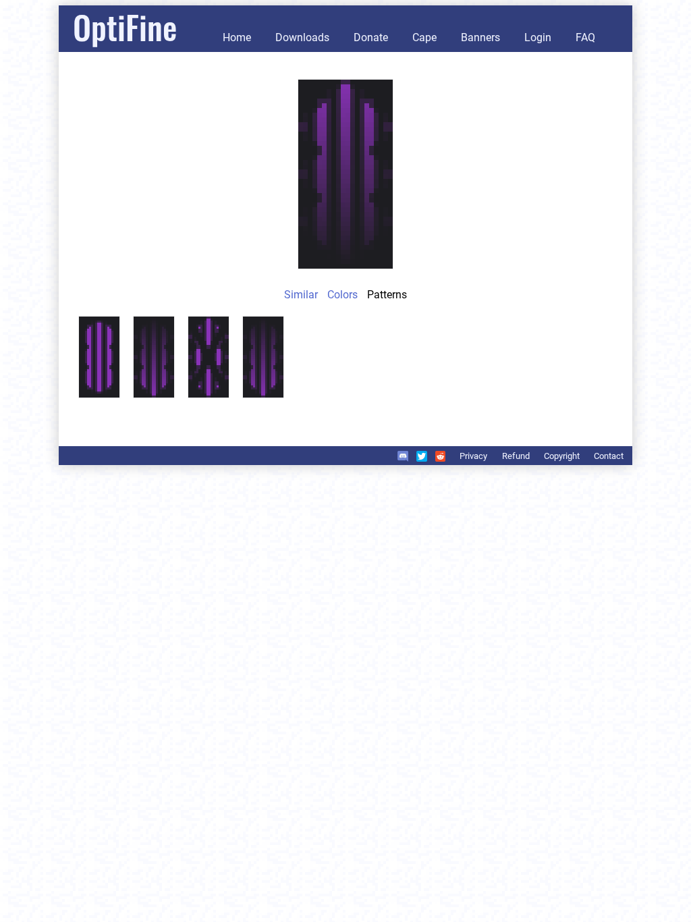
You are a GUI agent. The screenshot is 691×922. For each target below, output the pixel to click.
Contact (609, 456)
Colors (342, 294)
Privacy (473, 456)
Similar (301, 294)
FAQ (585, 37)
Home (237, 37)
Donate (371, 37)
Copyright (562, 456)
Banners (480, 37)
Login (537, 37)
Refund (516, 456)
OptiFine (125, 27)
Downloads (302, 37)
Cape (424, 37)
